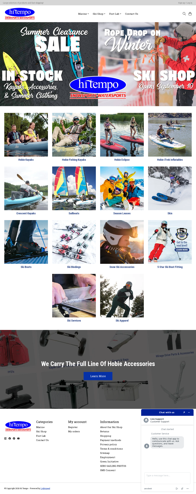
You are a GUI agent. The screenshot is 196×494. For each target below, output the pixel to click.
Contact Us (131, 13)
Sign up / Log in (185, 3)
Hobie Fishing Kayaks (74, 159)
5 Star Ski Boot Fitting (170, 267)
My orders (74, 431)
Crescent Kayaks (26, 213)
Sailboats (74, 213)
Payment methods (110, 440)
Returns (104, 431)
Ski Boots (26, 267)
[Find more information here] (167, 450)
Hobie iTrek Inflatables (170, 159)
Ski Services (74, 320)
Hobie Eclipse (122, 159)
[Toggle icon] (184, 13)
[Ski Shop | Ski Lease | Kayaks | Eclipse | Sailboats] (20, 13)
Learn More (98, 376)
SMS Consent (107, 470)
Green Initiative (109, 461)
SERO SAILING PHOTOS (113, 466)
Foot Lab (41, 435)
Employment (107, 457)
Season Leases (122, 213)
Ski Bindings (74, 267)
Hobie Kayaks (26, 159)
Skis (170, 213)
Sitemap (105, 453)
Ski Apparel (122, 320)
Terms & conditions (111, 448)
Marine (40, 427)
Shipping (105, 435)
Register (73, 427)
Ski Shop (41, 431)
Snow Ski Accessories (121, 267)
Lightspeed (45, 488)
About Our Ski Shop (111, 427)
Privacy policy (108, 444)
